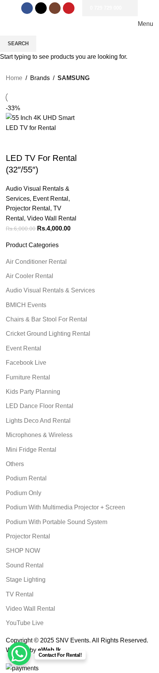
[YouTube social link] (68, 8)
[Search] (8, 24)
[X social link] (41, 8)
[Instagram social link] (55, 8)
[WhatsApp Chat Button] (19, 653)
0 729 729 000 (106, 8)
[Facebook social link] (27, 8)
